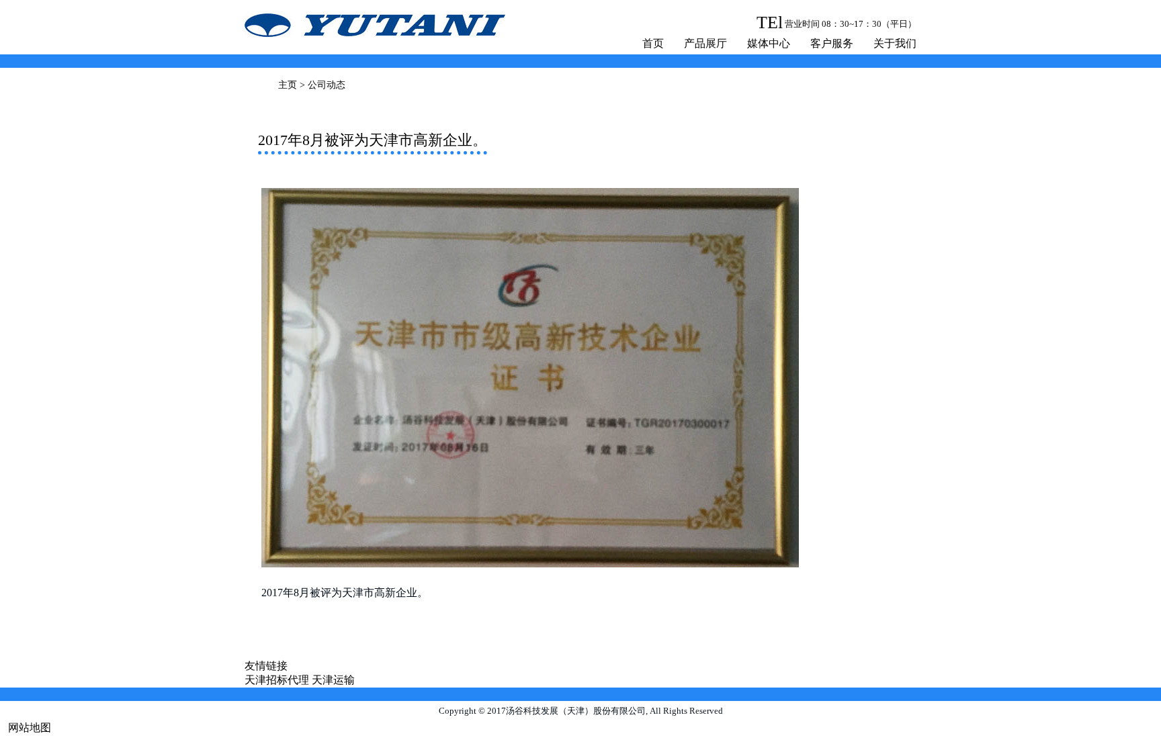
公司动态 (326, 85)
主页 (287, 85)
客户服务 (831, 43)
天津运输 (333, 680)
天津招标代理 (277, 680)
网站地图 (29, 727)
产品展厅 (705, 43)
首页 (653, 43)
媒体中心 (768, 43)
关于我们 (894, 43)
